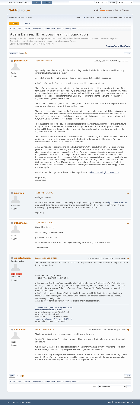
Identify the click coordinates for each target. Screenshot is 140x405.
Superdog (19, 192)
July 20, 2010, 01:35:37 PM (44, 193)
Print (128, 53)
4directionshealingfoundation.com (104, 172)
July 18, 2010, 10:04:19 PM (44, 61)
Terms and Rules (119, 402)
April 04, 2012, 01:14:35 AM (44, 330)
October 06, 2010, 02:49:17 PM (46, 258)
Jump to (94, 386)
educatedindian (22, 257)
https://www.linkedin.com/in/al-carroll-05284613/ (53, 319)
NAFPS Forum (19, 10)
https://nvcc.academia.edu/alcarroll (48, 310)
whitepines (20, 329)
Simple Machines (25, 402)
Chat (83, 17)
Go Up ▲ (130, 402)
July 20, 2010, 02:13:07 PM (44, 223)
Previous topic (112, 46)
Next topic (125, 46)
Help (110, 402)
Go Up (12, 376)
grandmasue (20, 60)
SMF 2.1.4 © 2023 (13, 402)
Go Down (13, 53)
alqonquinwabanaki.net (117, 202)
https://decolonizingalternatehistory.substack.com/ (54, 307)
